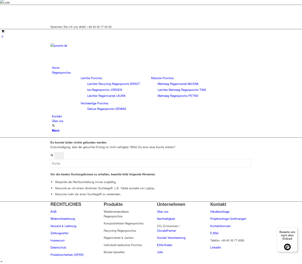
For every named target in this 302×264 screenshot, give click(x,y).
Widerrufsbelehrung (62, 218)
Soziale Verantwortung (171, 237)
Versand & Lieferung (63, 226)
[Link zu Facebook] (53, 17)
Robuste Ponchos (162, 78)
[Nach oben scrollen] (1, 262)
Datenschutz (58, 247)
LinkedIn (215, 247)
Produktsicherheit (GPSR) (67, 255)
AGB (53, 211)
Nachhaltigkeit (166, 218)
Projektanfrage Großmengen (228, 218)
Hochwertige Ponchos (95, 103)
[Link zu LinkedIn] (53, 7)
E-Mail (214, 233)
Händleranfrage (219, 211)
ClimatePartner (166, 230)
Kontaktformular (220, 226)
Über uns (163, 211)
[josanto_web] (83, 45)
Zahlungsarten (59, 233)
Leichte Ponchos (91, 78)
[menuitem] (152, 67)
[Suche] (53, 126)
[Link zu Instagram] (53, 12)
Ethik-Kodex (164, 245)
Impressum (57, 240)
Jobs (160, 252)
